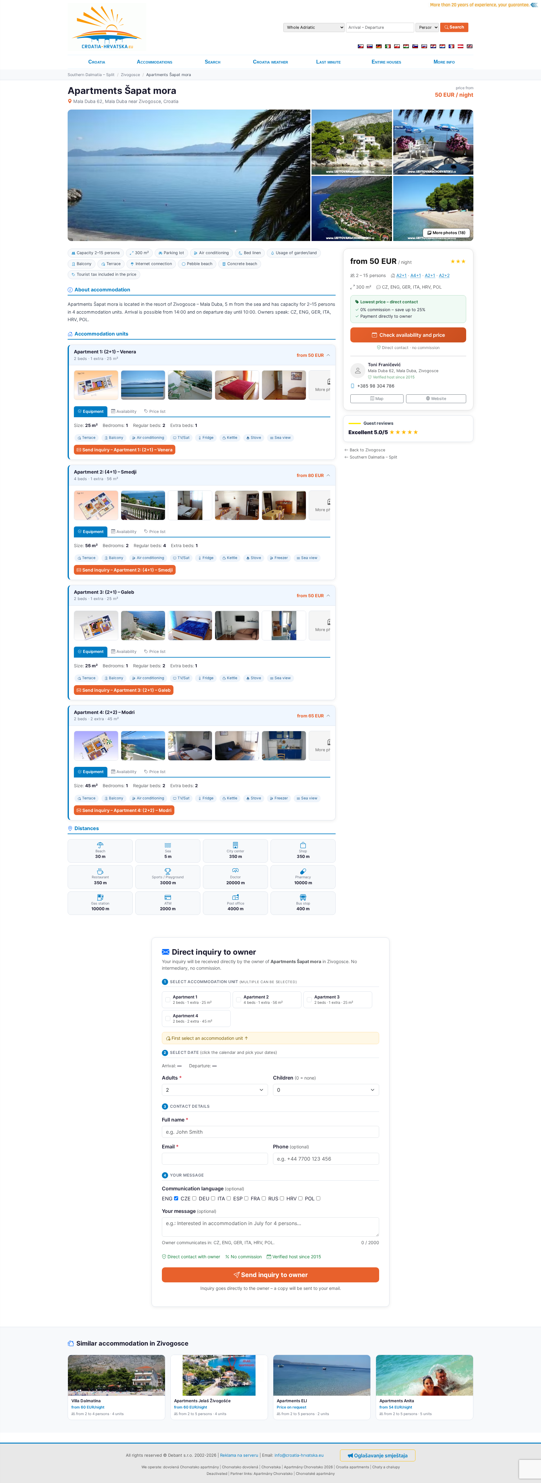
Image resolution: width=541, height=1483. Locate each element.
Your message (189, 1211)
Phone (291, 1146)
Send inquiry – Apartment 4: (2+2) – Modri (127, 810)
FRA (256, 1198)
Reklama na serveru (239, 1455)
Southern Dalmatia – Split (91, 74)
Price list (157, 411)
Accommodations (154, 61)
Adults (172, 1078)
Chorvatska (271, 1467)
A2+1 (401, 275)
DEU (205, 1198)
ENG (168, 1198)
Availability (126, 411)
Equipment (93, 411)
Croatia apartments (352, 1467)
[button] (408, 428)
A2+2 (444, 275)
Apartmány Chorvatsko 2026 (308, 1467)
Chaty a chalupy (386, 1467)
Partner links (241, 1473)
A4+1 (415, 275)
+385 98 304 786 (375, 385)
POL (310, 1198)
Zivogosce (130, 74)
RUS (274, 1198)
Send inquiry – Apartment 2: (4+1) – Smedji (127, 569)
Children (294, 1078)
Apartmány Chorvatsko (273, 1473)
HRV (292, 1198)
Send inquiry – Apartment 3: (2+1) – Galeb (126, 690)
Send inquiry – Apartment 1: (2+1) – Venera (127, 449)
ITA (222, 1198)
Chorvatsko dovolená (240, 1467)
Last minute (328, 61)
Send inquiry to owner (274, 1275)
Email (170, 1146)
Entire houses (386, 61)
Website (438, 398)
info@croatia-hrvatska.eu (299, 1455)
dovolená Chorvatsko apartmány (191, 1467)
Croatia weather (270, 61)
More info (444, 61)
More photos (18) (449, 232)
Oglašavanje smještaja (381, 1455)
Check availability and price (412, 335)
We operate (151, 1467)
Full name (175, 1119)
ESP (238, 1198)
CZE (186, 1198)
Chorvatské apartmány (315, 1473)
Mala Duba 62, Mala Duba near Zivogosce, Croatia (125, 101)
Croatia (96, 61)
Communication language (203, 1188)
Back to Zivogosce (367, 450)
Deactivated (217, 1473)
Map (379, 398)
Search (456, 27)
